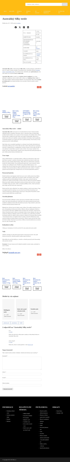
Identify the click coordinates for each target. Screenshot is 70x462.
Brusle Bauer (59, 411)
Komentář (4, 356)
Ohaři (41, 425)
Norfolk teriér (34, 309)
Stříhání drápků (26, 413)
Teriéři (21, 322)
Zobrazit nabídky (6, 116)
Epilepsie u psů (26, 419)
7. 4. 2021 (10, 332)
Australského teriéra (10, 71)
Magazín (11, 11)
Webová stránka (5, 383)
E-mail (4, 377)
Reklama (8, 421)
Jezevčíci (42, 433)
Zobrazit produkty (17, 287)
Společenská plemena (44, 448)
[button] (15, 27)
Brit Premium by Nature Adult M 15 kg (16, 281)
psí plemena (14, 322)
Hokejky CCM (60, 413)
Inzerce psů (30, 344)
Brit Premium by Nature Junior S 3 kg (6, 281)
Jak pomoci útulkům (27, 415)
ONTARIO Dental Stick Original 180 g (26, 113)
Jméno (4, 372)
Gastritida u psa (26, 421)
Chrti (41, 431)
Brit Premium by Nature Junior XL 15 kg (37, 281)
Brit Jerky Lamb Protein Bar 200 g (36, 113)
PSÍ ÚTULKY (37, 12)
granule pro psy (14, 252)
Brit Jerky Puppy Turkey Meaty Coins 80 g (16, 114)
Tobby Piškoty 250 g (6, 111)
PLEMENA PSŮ (19, 12)
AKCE (5, 11)
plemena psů (6, 322)
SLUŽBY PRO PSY (61, 12)
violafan (19, 23)
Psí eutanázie (26, 417)
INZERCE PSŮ (28, 12)
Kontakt (8, 419)
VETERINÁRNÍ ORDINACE (46, 12)
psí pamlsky (11, 86)
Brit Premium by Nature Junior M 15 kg (26, 281)
